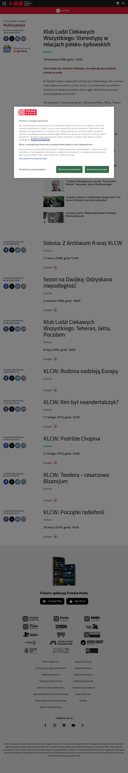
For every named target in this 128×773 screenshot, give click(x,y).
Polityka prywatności (40, 139)
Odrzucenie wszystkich (69, 169)
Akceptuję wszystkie (97, 169)
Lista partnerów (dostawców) (32, 158)
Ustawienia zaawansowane (32, 169)
